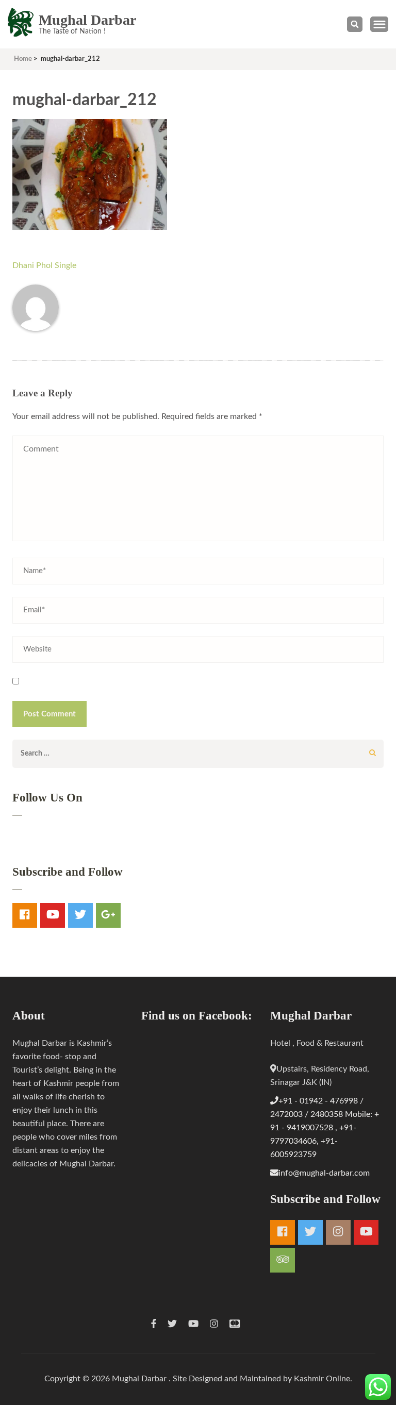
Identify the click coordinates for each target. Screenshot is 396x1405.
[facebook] (24, 915)
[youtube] (52, 915)
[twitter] (80, 915)
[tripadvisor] (282, 1260)
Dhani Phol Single (44, 265)
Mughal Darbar (87, 20)
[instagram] (338, 1232)
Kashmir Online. (323, 1379)
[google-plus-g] (108, 915)
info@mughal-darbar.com (324, 1173)
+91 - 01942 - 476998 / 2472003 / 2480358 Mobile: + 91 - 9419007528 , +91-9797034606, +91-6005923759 (324, 1128)
